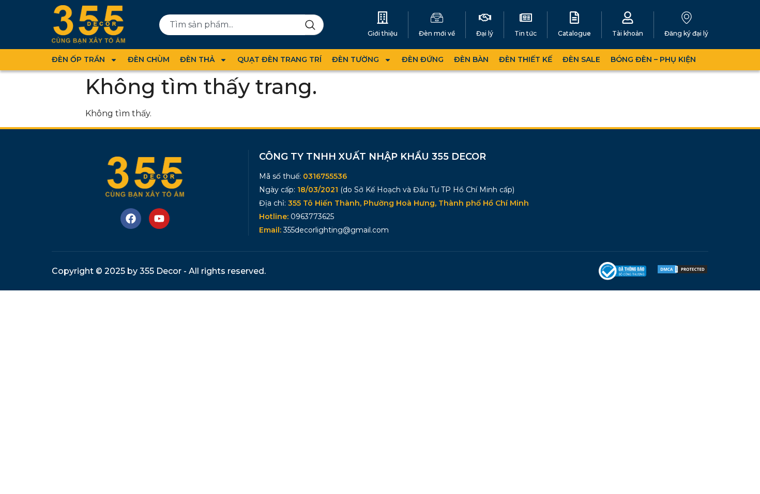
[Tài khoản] (627, 17)
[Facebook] (130, 218)
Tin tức (525, 33)
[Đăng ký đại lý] (686, 17)
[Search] (314, 24)
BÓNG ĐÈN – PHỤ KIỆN (653, 59)
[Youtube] (159, 218)
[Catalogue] (574, 17)
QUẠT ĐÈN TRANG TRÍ (279, 59)
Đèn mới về (437, 33)
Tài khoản (627, 33)
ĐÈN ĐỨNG (423, 59)
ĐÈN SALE (581, 59)
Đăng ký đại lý (686, 33)
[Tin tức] (526, 17)
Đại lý (484, 33)
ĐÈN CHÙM (149, 59)
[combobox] (232, 24)
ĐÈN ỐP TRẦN (78, 59)
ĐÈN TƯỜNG (355, 59)
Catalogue (574, 33)
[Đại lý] (485, 17)
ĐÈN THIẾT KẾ (525, 59)
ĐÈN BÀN (471, 59)
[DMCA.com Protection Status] (682, 271)
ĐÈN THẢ (197, 59)
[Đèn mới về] (437, 17)
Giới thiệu (383, 33)
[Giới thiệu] (382, 17)
